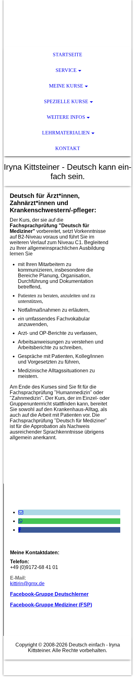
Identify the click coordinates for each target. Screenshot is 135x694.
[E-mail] (20, 512)
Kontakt (67, 148)
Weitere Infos (66, 117)
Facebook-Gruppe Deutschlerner (49, 594)
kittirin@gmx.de (27, 583)
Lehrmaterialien (66, 132)
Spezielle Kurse (66, 101)
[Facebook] (19, 529)
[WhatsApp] (20, 521)
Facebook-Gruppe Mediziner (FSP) (51, 604)
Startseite (67, 54)
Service (66, 70)
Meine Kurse (66, 85)
